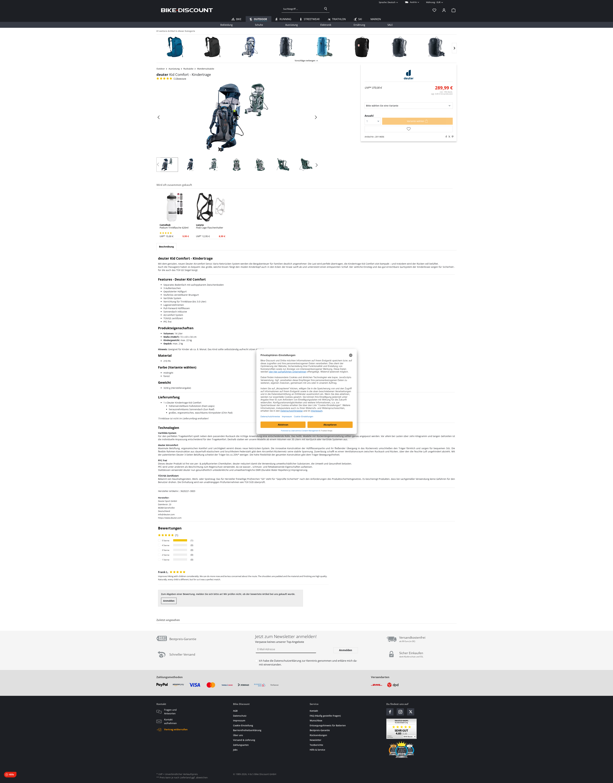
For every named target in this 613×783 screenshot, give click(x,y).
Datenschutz (239, 715)
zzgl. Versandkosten (442, 94)
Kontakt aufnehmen (170, 721)
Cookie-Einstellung (243, 725)
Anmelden (168, 600)
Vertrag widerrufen (176, 729)
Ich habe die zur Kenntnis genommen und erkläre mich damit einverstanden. (308, 662)
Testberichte (316, 744)
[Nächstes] (454, 48)
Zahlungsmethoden (169, 677)
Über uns (238, 735)
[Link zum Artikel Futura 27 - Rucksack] (437, 47)
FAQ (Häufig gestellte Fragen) (325, 715)
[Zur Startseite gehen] (187, 10)
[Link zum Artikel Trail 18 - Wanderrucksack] (287, 47)
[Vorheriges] (158, 117)
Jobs (235, 749)
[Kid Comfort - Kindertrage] (237, 117)
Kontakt (314, 710)
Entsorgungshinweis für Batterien (328, 725)
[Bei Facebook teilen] (445, 136)
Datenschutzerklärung (287, 660)
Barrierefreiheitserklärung (247, 730)
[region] (306, 46)
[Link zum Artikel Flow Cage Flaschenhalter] (211, 207)
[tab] (166, 246)
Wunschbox (316, 720)
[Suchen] (325, 8)
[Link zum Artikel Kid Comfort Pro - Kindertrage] (250, 47)
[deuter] (409, 74)
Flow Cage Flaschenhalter (209, 226)
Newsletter (315, 739)
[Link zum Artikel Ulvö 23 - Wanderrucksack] (362, 47)
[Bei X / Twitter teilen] (448, 136)
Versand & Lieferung (244, 739)
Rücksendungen (318, 735)
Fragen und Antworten (170, 711)
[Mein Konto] (444, 10)
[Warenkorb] (453, 10)
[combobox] (302, 8)
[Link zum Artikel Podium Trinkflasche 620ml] (175, 207)
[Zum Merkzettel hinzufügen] (409, 129)
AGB (235, 710)
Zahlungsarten (241, 744)
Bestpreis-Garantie (320, 730)
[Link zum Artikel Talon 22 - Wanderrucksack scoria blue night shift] (175, 47)
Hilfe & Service (317, 749)
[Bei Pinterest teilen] (451, 136)
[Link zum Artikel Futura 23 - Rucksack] (399, 47)
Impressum (239, 720)
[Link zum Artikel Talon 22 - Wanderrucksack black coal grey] (212, 47)
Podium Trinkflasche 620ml (174, 226)
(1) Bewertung (180, 78)
